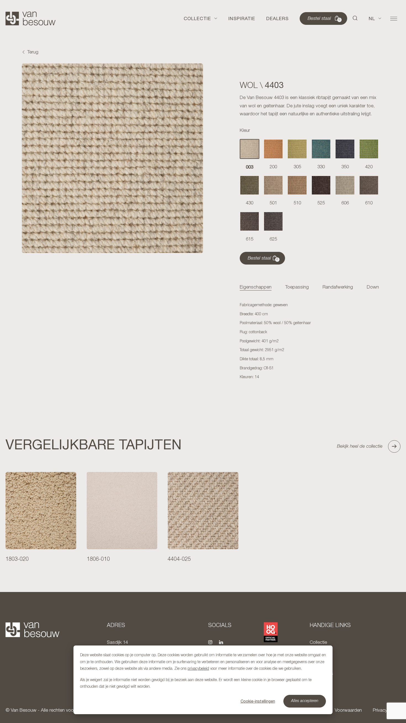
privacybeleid (198, 669)
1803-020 (17, 559)
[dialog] (203, 679)
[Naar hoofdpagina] (31, 18)
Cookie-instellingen (258, 701)
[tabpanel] (309, 341)
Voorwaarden (348, 710)
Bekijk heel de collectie (360, 446)
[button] (355, 18)
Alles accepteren (304, 701)
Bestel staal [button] (324, 19)
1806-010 (98, 559)
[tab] (255, 287)
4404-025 (179, 559)
